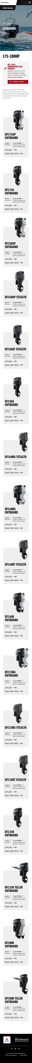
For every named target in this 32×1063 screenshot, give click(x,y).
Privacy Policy (23, 1055)
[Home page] (4, 2)
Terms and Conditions (10, 1055)
